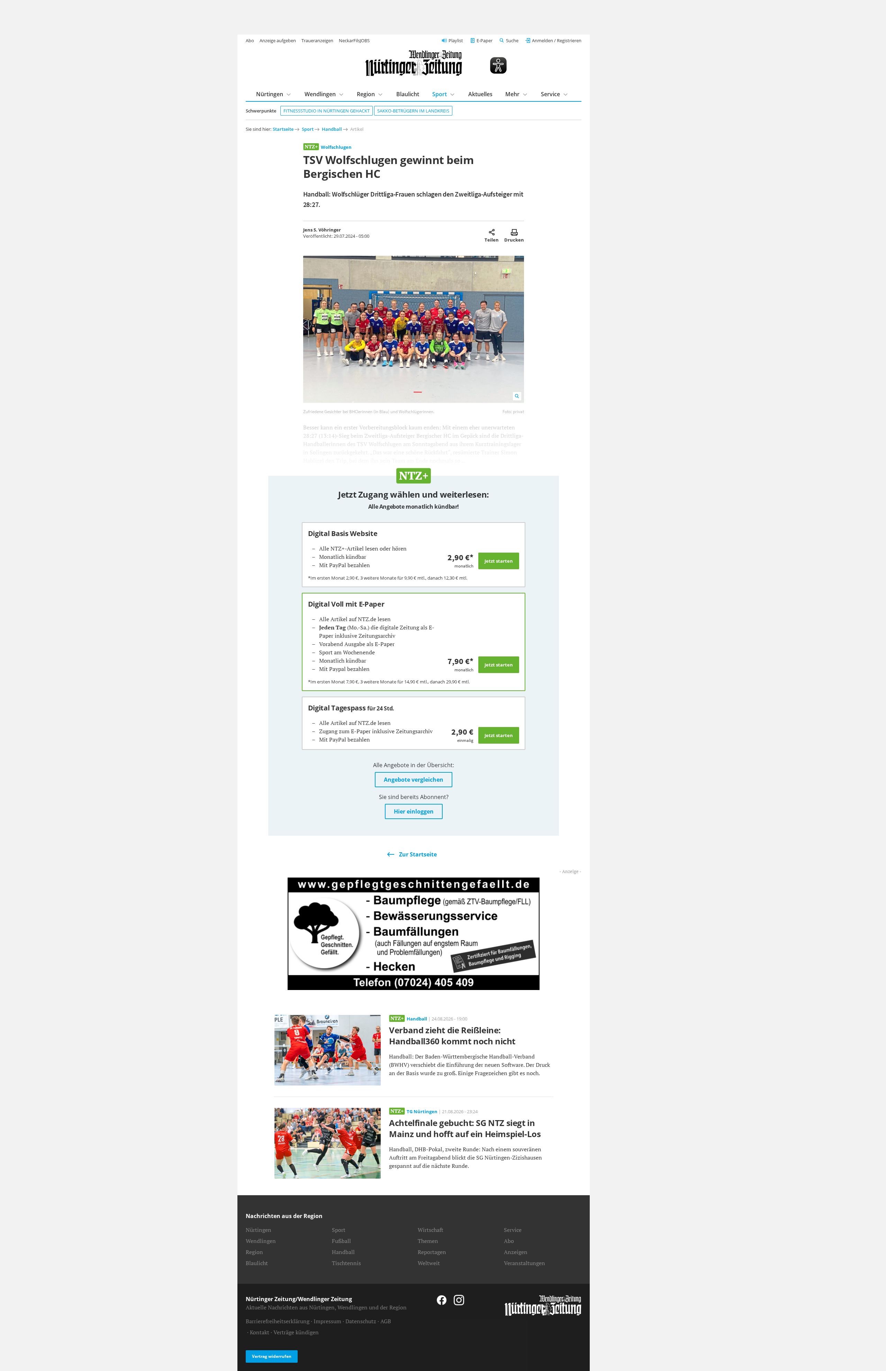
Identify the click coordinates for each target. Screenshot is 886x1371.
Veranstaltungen (524, 1263)
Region (366, 94)
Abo (250, 40)
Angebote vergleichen (413, 779)
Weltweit (429, 1263)
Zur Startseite (418, 854)
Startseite (283, 129)
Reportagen (432, 1252)
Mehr (512, 94)
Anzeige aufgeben (278, 40)
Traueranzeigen (317, 40)
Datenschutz (360, 1321)
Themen (428, 1241)
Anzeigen (515, 1252)
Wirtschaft (430, 1230)
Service (550, 94)
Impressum (327, 1321)
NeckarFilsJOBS (354, 40)
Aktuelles (480, 94)
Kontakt (259, 1332)
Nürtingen (269, 94)
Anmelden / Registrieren (556, 40)
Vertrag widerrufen (271, 1356)
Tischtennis (346, 1263)
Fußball (341, 1241)
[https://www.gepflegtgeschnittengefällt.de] (414, 933)
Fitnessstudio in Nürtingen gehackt (326, 111)
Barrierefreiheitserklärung (277, 1321)
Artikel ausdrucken (514, 232)
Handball (332, 129)
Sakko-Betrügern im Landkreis (413, 111)
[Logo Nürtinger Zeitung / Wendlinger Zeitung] (413, 63)
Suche (512, 40)
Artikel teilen (492, 232)
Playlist (456, 40)
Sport (439, 94)
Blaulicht (407, 94)
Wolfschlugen (336, 147)
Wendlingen (320, 94)
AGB (385, 1321)
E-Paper (484, 40)
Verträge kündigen (296, 1332)
